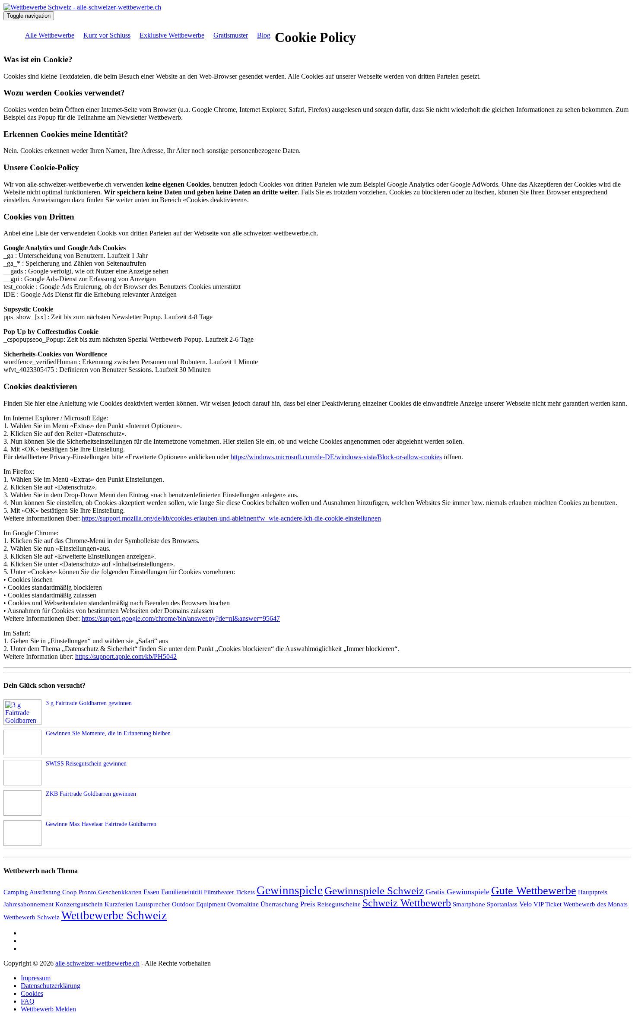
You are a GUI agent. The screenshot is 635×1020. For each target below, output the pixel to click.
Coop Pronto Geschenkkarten (102, 892)
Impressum (36, 978)
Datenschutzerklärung (50, 985)
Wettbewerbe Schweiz (114, 915)
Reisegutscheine (339, 904)
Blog (263, 35)
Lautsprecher (152, 904)
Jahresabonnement (28, 904)
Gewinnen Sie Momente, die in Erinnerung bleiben (108, 733)
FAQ (28, 1001)
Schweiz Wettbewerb (406, 903)
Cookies (32, 993)
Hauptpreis (592, 892)
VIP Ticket (547, 904)
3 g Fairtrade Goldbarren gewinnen (89, 703)
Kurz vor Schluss (106, 35)
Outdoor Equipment (198, 904)
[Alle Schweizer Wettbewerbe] (82, 7)
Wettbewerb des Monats (595, 904)
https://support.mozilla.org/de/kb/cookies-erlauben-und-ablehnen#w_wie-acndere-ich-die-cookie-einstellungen (231, 518)
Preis (307, 904)
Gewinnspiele (290, 890)
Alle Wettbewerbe (49, 35)
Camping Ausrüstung (31, 892)
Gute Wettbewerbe (533, 890)
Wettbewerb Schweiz (31, 917)
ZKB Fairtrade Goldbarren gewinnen (91, 794)
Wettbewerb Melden (48, 1009)
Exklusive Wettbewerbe (172, 35)
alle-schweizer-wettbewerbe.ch (97, 963)
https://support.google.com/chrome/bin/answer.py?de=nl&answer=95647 (181, 618)
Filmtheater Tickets (229, 892)
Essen (151, 892)
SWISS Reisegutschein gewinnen (86, 763)
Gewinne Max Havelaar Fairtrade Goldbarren (101, 824)
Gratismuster (230, 35)
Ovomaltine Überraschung (262, 904)
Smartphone (469, 904)
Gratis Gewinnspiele (457, 891)
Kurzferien (119, 904)
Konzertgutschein (79, 904)
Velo (525, 904)
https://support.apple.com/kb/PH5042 (126, 656)
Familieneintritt (181, 892)
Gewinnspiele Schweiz (374, 890)
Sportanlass (502, 904)
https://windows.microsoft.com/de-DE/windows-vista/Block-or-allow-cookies (336, 457)
